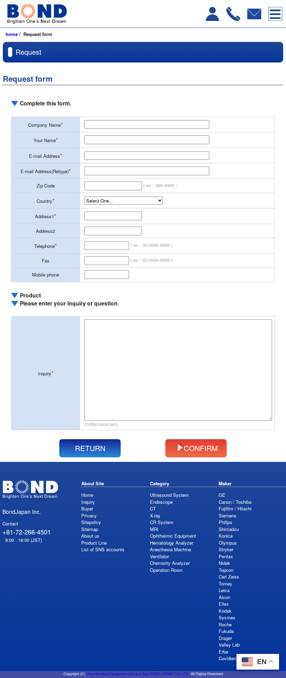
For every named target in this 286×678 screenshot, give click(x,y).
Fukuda (226, 631)
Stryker (226, 549)
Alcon (224, 597)
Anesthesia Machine (170, 549)
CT (153, 508)
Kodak (225, 610)
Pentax (226, 556)
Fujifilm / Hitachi (235, 508)
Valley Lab (229, 644)
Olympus (228, 542)
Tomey (225, 583)
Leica (224, 590)
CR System (161, 522)
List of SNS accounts (103, 549)
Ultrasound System (169, 495)
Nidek (224, 563)
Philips (225, 522)
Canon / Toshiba (235, 502)
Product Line (94, 542)
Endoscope (161, 502)
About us (90, 535)
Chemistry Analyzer (170, 563)
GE (222, 495)
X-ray (155, 515)
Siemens (227, 515)
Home (87, 495)
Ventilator (159, 556)
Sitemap (89, 529)
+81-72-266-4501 (26, 531)
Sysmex (227, 617)
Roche (225, 624)
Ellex (224, 603)
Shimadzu (229, 529)
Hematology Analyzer (171, 542)
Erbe (223, 651)
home (12, 34)
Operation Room (166, 570)
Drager (225, 638)
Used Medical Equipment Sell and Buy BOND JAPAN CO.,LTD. (138, 673)
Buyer (87, 508)
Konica (226, 535)
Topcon (226, 570)
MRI (154, 529)
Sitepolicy (91, 522)
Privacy (89, 515)
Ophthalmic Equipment (173, 535)
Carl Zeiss (229, 576)
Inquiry (88, 502)
